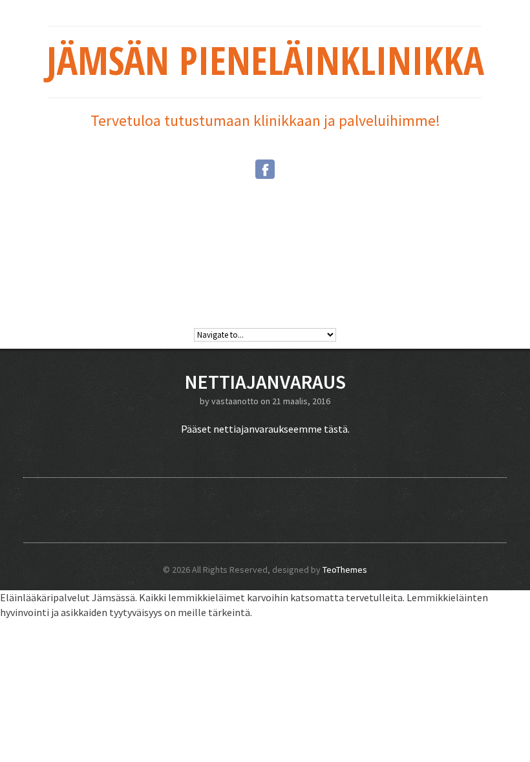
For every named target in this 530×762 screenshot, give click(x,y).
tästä (336, 428)
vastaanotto (235, 401)
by (205, 401)
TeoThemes (345, 569)
